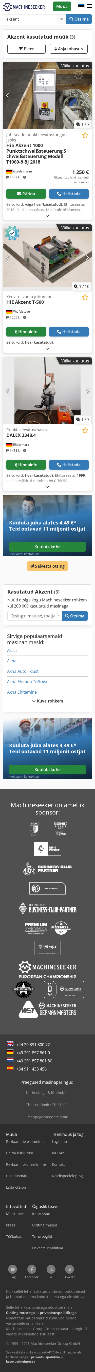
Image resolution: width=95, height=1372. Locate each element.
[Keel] (81, 6)
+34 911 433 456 (31, 1069)
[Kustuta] (61, 19)
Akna (11, 661)
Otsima (81, 19)
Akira (12, 650)
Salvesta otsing (49, 566)
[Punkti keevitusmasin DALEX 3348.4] (47, 390)
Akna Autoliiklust (23, 671)
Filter (28, 49)
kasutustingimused (20, 1361)
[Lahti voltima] (47, 216)
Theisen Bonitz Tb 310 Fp (47, 1104)
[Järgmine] (87, 95)
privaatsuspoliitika (45, 1357)
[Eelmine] (8, 95)
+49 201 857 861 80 (34, 1061)
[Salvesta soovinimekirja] (85, 135)
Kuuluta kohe (47, 547)
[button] (89, 6)
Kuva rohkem (49, 701)
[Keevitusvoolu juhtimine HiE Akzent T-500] (47, 257)
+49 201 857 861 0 (33, 1053)
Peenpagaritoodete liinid (47, 1116)
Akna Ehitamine (22, 692)
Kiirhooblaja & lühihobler (47, 1092)
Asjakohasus (70, 49)
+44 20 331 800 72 (33, 1044)
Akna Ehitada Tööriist (27, 681)
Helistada (71, 194)
